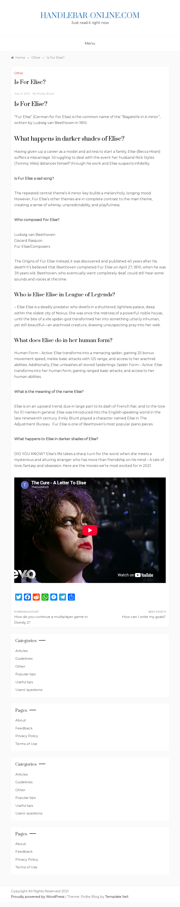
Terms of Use (26, 744)
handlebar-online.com (90, 16)
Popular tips (25, 674)
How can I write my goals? (144, 617)
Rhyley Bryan (45, 93)
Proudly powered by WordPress (38, 896)
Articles (21, 651)
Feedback (23, 728)
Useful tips (24, 682)
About (20, 720)
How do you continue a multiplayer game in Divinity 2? (51, 620)
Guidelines (23, 658)
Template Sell (116, 896)
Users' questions (28, 690)
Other (18, 73)
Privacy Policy (26, 736)
